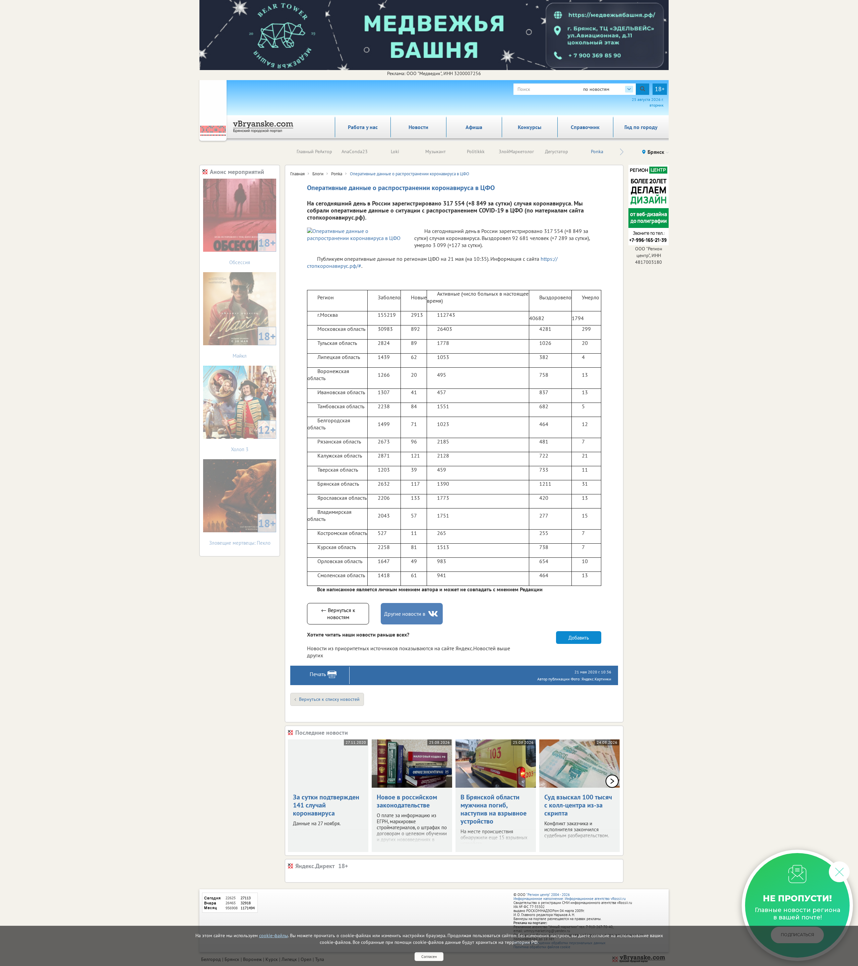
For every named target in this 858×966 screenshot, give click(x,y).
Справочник (585, 127)
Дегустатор (556, 151)
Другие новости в (404, 613)
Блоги (317, 174)
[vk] (433, 613)
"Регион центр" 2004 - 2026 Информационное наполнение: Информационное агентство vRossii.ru (569, 896)
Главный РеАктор (314, 151)
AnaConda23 (355, 151)
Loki (395, 151)
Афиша (474, 127)
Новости (418, 127)
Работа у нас (363, 127)
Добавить (578, 638)
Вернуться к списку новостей (329, 699)
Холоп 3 (253, 437)
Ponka (597, 151)
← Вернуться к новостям (338, 613)
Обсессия (252, 250)
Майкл (254, 344)
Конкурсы (529, 127)
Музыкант (435, 151)
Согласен (429, 956)
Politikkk (476, 151)
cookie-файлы (273, 935)
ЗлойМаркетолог (516, 151)
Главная (297, 174)
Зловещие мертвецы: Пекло (242, 531)
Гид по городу (641, 127)
